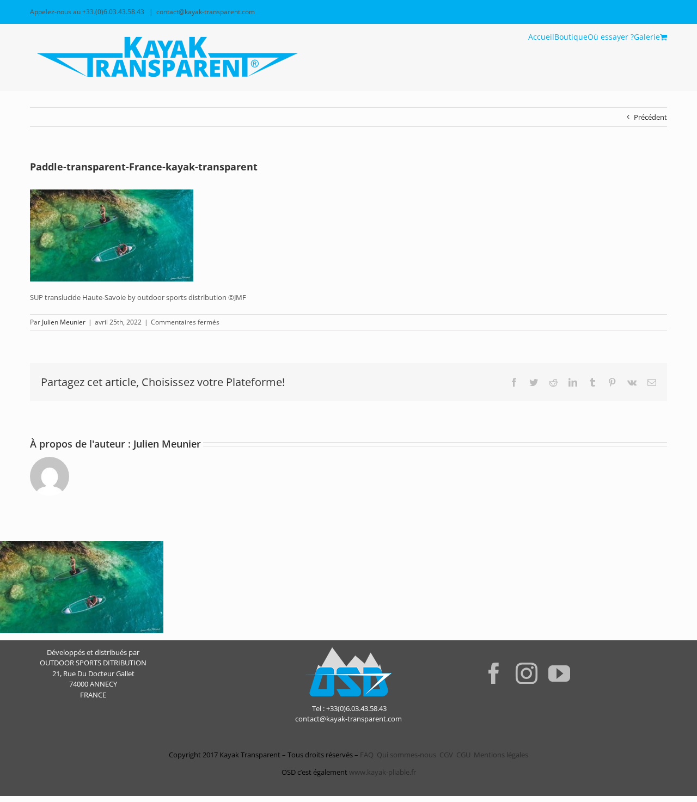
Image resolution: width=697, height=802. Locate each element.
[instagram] (526, 673)
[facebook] (494, 673)
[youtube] (559, 673)
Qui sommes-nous (406, 755)
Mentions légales (501, 755)
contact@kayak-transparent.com (205, 11)
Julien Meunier (63, 322)
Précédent (650, 117)
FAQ (366, 755)
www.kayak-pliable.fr (382, 772)
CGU (463, 755)
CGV (446, 755)
